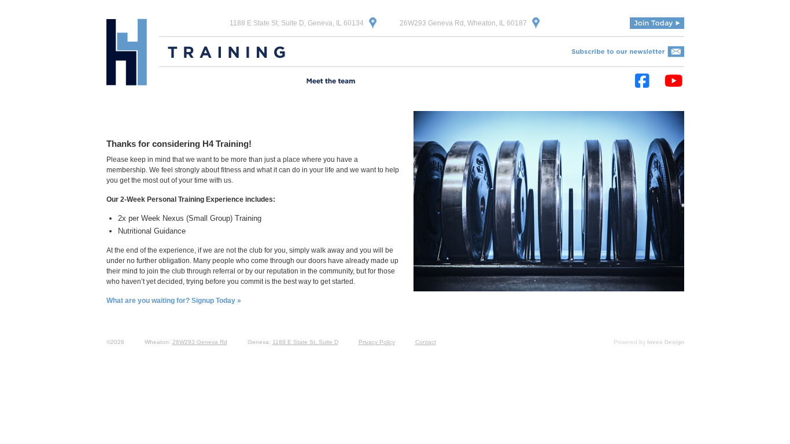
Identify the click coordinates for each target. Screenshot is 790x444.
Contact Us (544, 82)
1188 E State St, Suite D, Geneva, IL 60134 (297, 23)
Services (218, 82)
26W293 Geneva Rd (199, 342)
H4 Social (495, 82)
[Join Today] (657, 23)
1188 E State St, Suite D (305, 342)
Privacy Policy (377, 342)
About (178, 82)
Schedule (386, 82)
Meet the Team (331, 82)
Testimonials (269, 82)
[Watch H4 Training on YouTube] (674, 81)
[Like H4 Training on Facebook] (642, 81)
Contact (425, 342)
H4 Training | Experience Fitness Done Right (126, 52)
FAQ (456, 82)
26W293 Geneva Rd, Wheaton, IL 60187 (463, 23)
